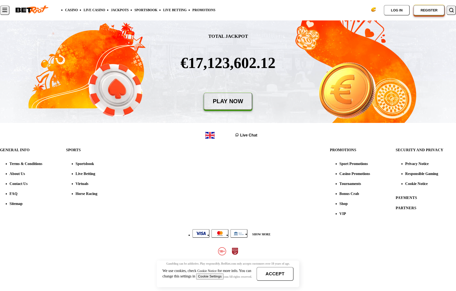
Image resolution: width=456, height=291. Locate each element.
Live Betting (175, 10)
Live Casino (94, 10)
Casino (71, 10)
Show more (261, 234)
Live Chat (248, 135)
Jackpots (120, 10)
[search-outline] (451, 10)
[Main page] (32, 10)
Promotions (203, 10)
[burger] (5, 10)
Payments (406, 198)
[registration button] (200, 233)
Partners (406, 208)
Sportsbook (145, 10)
